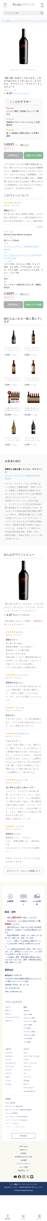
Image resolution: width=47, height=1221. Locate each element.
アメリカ (33, 21)
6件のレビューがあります (21, 93)
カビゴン (20, 780)
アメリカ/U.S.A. (11, 255)
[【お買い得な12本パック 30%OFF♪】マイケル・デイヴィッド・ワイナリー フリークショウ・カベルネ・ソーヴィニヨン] (14, 397)
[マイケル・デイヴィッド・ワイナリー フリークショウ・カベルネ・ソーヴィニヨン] (14, 367)
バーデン (8, 1081)
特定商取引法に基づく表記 (23, 1157)
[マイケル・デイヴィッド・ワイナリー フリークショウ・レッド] (33, 337)
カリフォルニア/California (29, 255)
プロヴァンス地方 (29, 1035)
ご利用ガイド (23, 1150)
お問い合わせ (23, 1146)
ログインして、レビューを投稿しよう (23, 871)
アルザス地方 (28, 1038)
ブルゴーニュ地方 (29, 1018)
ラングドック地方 (29, 1032)
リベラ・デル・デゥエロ (31, 1056)
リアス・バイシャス (30, 1063)
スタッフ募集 (23, 1167)
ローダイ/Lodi (10, 258)
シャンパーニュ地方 (30, 1021)
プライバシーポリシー (23, 1164)
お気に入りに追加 (33, 155)
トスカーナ (9, 1053)
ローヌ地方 (27, 1028)
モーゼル (8, 1084)
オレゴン (26, 1084)
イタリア (8, 1049)
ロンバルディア (10, 1063)
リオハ (26, 1053)
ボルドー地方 (28, 1014)
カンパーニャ (9, 1066)
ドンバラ (20, 675)
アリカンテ (27, 1070)
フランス (26, 1011)
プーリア (8, 1070)
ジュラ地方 (27, 1042)
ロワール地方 (28, 1025)
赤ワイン (8, 1010)
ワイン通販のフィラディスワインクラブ (15, 21)
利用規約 (23, 1153)
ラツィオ (8, 1060)
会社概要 (23, 1160)
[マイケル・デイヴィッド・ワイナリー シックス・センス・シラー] (14, 337)
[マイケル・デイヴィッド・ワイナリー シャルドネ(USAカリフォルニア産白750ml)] (33, 427)
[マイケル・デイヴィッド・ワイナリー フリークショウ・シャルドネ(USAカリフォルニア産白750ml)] (14, 427)
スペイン (26, 1049)
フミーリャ (27, 1077)
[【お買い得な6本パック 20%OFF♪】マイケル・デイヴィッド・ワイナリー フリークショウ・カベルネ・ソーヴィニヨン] (33, 397)
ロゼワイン (9, 1021)
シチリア (8, 1073)
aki (15, 203)
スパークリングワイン (12, 1017)
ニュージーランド (29, 1091)
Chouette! (20, 733)
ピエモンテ (9, 1056)
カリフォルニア (29, 1088)
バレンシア (27, 1066)
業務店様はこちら (23, 1170)
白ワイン (8, 1014)
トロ (25, 1073)
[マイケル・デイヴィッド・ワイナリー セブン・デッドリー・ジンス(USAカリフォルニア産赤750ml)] (33, 367)
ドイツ (7, 1077)
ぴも (18, 708)
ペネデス (26, 1060)
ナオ (18, 826)
